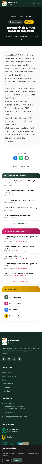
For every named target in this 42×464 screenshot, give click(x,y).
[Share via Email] (26, 158)
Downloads (6, 387)
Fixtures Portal (7, 383)
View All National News (20, 223)
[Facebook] (4, 359)
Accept (17, 460)
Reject (7, 460)
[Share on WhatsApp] (21, 158)
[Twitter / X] (14, 359)
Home (13, 17)
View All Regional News (20, 281)
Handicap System (9, 376)
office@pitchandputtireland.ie (16, 417)
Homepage (6, 372)
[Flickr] (20, 359)
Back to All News (22, 166)
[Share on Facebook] (15, 158)
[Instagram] (9, 359)
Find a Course (7, 391)
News (21, 17)
